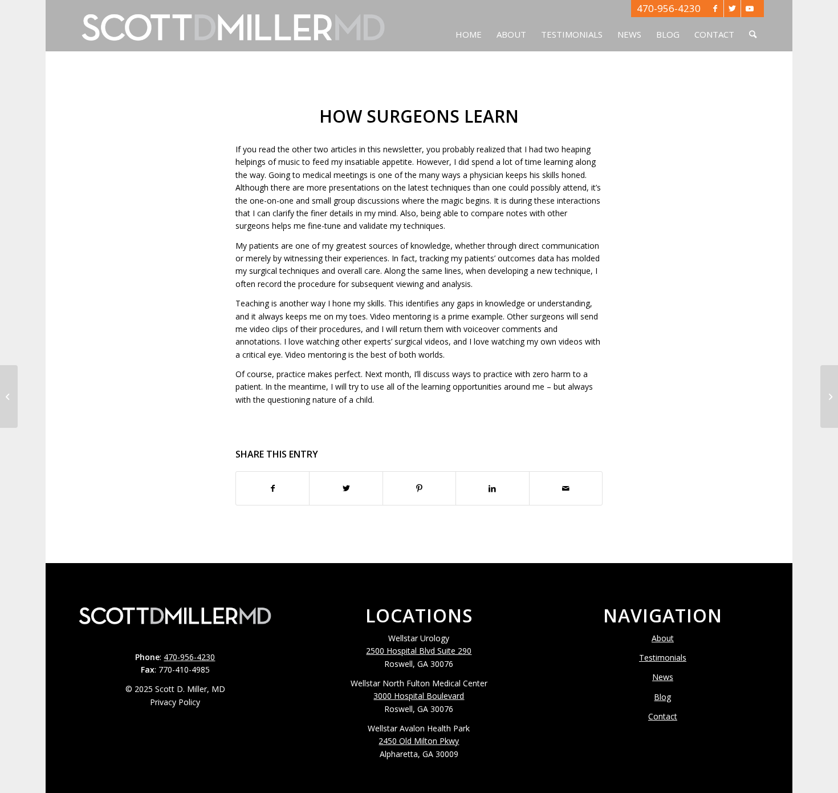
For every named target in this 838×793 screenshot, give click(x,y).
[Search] (753, 25)
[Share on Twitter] (346, 488)
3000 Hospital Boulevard (418, 695)
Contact (662, 716)
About (663, 638)
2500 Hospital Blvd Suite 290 (418, 650)
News (662, 676)
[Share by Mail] (566, 488)
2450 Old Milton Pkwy (419, 740)
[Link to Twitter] (732, 8)
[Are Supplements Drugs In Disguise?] (9, 396)
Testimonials (662, 657)
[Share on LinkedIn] (492, 488)
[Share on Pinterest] (419, 488)
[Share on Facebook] (272, 488)
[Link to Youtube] (749, 8)
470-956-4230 (669, 8)
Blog (662, 696)
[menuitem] (468, 25)
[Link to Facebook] (715, 8)
